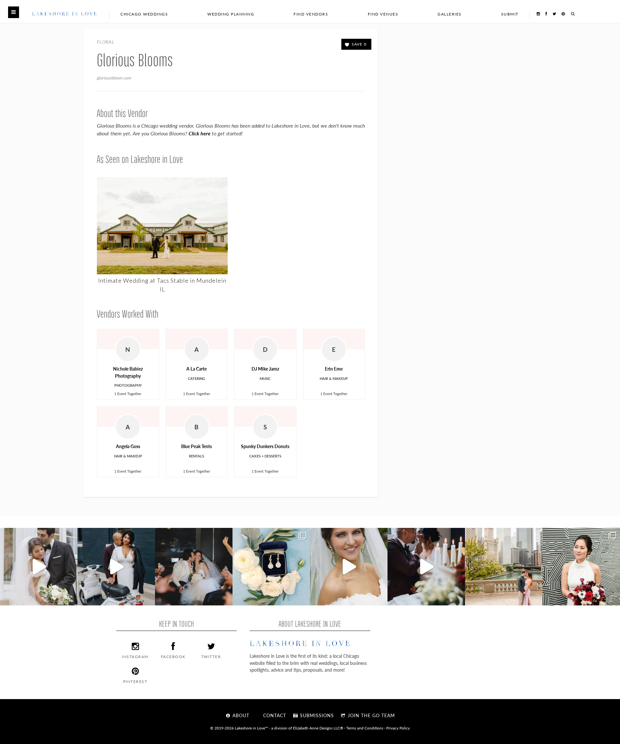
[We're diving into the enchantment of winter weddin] (581, 566)
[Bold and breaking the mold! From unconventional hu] (116, 566)
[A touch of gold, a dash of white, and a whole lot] (39, 566)
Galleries (450, 14)
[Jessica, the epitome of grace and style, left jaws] (349, 566)
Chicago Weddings (144, 14)
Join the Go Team (370, 715)
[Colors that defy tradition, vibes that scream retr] (426, 566)
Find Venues (383, 14)
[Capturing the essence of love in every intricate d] (271, 566)
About (240, 715)
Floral (105, 42)
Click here (200, 133)
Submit (510, 14)
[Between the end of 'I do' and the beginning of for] (193, 566)
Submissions (316, 715)
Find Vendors (311, 14)
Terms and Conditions (364, 727)
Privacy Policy (398, 727)
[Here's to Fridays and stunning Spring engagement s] (503, 566)
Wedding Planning (230, 14)
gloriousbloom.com (114, 77)
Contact (274, 715)
